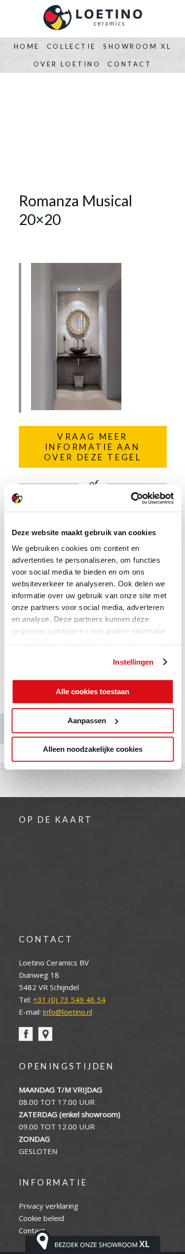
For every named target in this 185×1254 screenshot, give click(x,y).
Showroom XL (137, 46)
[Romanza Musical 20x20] (76, 407)
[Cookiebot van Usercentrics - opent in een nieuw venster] (132, 498)
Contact (129, 64)
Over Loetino (67, 64)
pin (45, 1034)
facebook (26, 1034)
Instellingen (133, 662)
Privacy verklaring (48, 1206)
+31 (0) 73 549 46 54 (69, 999)
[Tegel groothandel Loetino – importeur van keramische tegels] (92, 18)
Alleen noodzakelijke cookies (93, 749)
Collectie (71, 46)
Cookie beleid (41, 1218)
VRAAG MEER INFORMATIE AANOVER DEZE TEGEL (93, 446)
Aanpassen (87, 720)
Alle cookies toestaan (92, 691)
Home (27, 46)
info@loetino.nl (67, 1012)
